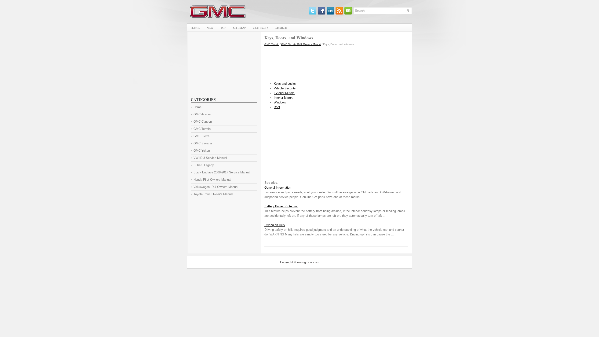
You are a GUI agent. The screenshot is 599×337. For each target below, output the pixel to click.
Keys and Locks (285, 83)
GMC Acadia (202, 114)
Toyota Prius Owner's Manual (213, 194)
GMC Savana (203, 143)
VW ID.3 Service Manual (210, 158)
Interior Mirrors (283, 97)
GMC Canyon (203, 121)
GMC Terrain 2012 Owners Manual (301, 44)
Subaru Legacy (204, 165)
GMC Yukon (202, 150)
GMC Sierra (201, 136)
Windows (280, 102)
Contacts (260, 28)
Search (281, 28)
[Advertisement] (336, 63)
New (210, 28)
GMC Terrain (271, 44)
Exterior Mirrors (284, 93)
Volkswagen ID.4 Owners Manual (216, 187)
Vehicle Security (285, 88)
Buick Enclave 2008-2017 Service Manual (222, 172)
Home (195, 28)
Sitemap (239, 28)
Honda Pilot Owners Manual (212, 179)
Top (223, 28)
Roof (277, 107)
